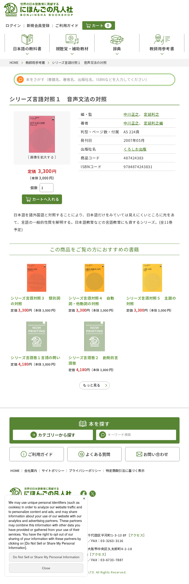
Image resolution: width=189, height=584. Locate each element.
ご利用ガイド (66, 25)
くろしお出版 (135, 149)
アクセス (136, 535)
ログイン (13, 25)
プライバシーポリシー (85, 470)
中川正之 (131, 114)
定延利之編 (153, 123)
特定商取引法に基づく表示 (125, 470)
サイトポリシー (53, 470)
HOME (15, 470)
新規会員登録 (38, 25)
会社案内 (30, 470)
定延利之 (151, 114)
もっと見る (91, 385)
